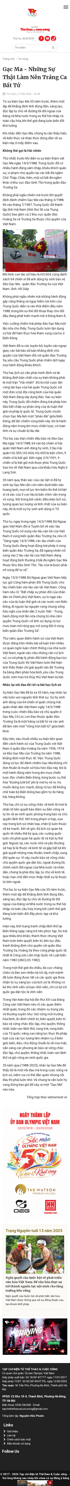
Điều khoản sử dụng (18, 1443)
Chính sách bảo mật (19, 1439)
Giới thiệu (12, 1431)
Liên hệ (11, 1435)
